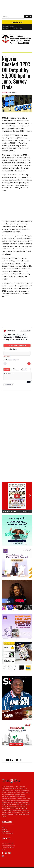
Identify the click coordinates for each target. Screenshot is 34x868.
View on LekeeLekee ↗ (25, 330)
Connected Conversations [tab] (24, 369)
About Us (4, 829)
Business (5, 92)
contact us (11, 848)
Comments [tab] (6, 369)
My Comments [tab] (14, 369)
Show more (6, 356)
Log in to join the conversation (17, 345)
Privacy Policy (6, 831)
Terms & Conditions (7, 833)
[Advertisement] (17, 314)
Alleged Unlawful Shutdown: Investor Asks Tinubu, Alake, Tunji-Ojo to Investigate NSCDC (20, 39)
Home (3, 827)
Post (29, 381)
